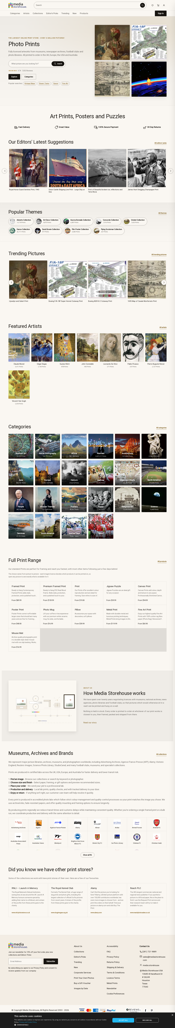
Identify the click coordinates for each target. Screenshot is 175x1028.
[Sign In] (164, 5)
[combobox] (87, 5)
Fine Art (65, 83)
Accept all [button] (123, 1020)
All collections (161, 754)
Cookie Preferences (115, 993)
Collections (38, 13)
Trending (65, 13)
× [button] (172, 1015)
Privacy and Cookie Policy (28, 1022)
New (75, 13)
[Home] (19, 5)
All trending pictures (159, 255)
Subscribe (51, 961)
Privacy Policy (113, 957)
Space (55, 83)
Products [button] (84, 13)
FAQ (108, 951)
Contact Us (145, 946)
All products (162, 561)
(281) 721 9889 (149, 951)
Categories (29, 77)
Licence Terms (113, 978)
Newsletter (112, 988)
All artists (163, 327)
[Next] (170, 171)
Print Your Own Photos (84, 978)
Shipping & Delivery (115, 967)
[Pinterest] (152, 1011)
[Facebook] (146, 1011)
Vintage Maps (29, 83)
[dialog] (87, 1020)
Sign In (161, 13)
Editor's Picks (52, 13)
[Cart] (158, 5)
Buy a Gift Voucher (82, 983)
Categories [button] (15, 13)
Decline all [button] (147, 1020)
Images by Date (81, 988)
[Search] (142, 5)
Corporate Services (82, 972)
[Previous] (4, 171)
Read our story (90, 722)
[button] (61, 1024)
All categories (161, 428)
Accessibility (112, 946)
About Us (78, 946)
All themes (162, 213)
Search (59, 64)
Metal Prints (112, 983)
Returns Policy (113, 962)
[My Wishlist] (152, 5)
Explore (14, 77)
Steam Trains (44, 83)
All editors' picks (161, 143)
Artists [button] (26, 13)
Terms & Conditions (116, 972)
